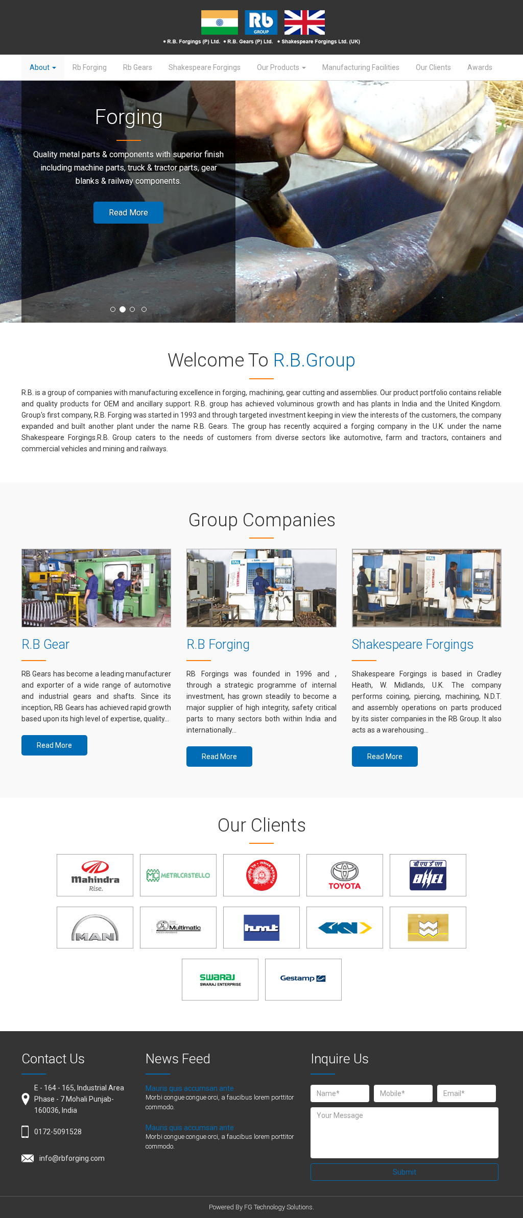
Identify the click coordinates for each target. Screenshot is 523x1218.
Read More (128, 212)
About (40, 67)
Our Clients (433, 67)
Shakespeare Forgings (205, 67)
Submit (404, 1172)
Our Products (279, 67)
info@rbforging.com (72, 1158)
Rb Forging (90, 67)
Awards (479, 67)
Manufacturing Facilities (360, 67)
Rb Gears (137, 67)
